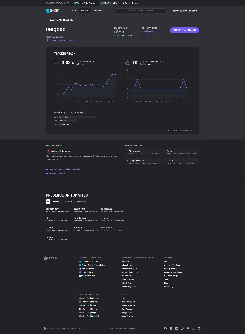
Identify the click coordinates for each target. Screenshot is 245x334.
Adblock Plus (127, 265)
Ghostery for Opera (88, 309)
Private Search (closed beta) (93, 265)
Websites (98, 10)
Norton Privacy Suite (130, 272)
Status (166, 261)
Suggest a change (184, 30)
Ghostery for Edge (87, 313)
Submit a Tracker (128, 305)
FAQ (123, 298)
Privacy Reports (170, 269)
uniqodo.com (147, 34)
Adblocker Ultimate (129, 269)
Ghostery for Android (89, 316)
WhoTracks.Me (110, 3)
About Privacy (127, 316)
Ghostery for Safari (88, 305)
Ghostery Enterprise (172, 276)
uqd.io (144, 36)
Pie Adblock (126, 276)
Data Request (127, 309)
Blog (166, 283)
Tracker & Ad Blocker (86, 3)
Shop (166, 279)
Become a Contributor (185, 10)
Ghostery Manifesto (172, 265)
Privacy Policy (121, 328)
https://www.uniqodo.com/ (59, 40)
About (73, 10)
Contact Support (128, 302)
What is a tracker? (57, 173)
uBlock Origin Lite (129, 287)
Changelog (168, 287)
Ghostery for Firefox (88, 302)
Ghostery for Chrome (89, 298)
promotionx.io (147, 31)
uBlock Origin (127, 283)
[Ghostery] (53, 11)
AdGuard (125, 261)
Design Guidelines (129, 313)
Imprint (132, 328)
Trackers (85, 10)
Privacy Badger (128, 279)
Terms (111, 328)
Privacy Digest (131, 3)
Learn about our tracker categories (64, 169)
